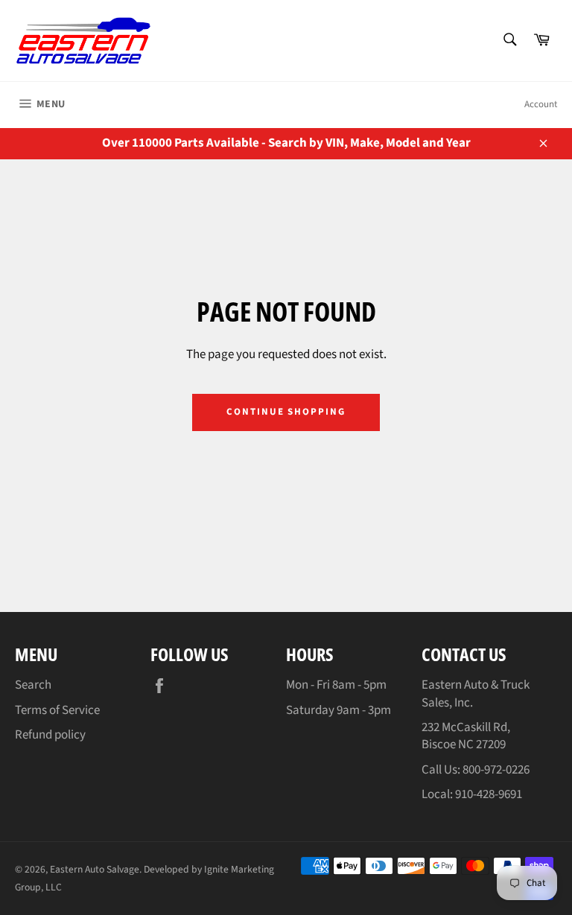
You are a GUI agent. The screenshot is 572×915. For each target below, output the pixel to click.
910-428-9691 (488, 794)
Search (33, 685)
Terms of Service (57, 710)
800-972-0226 (496, 770)
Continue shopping (286, 411)
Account (540, 104)
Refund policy (50, 735)
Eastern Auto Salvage (94, 869)
